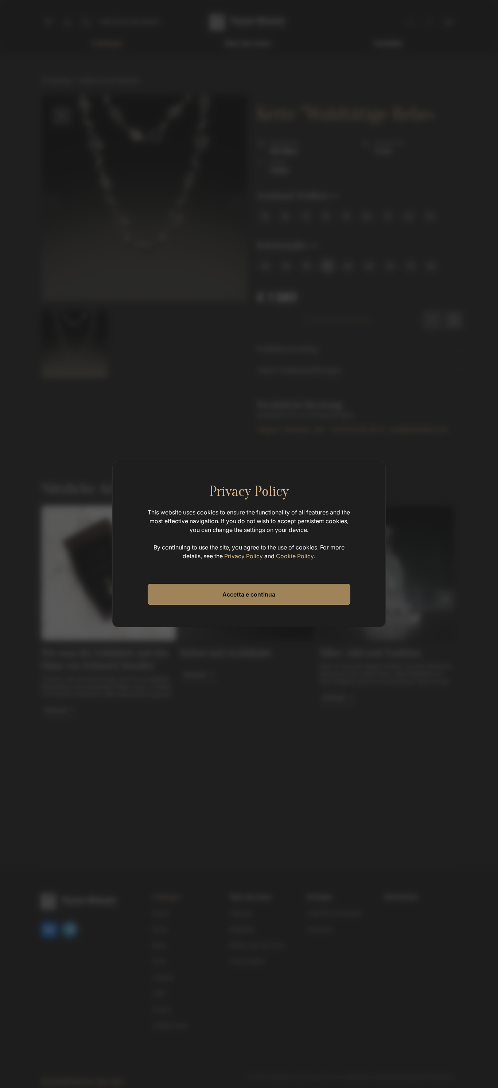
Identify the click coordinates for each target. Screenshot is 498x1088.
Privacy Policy (243, 556)
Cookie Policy (295, 556)
